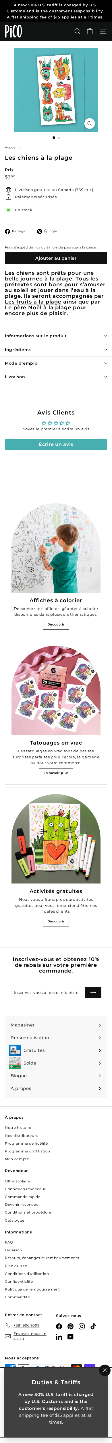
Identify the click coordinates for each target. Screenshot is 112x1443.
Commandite (17, 1297)
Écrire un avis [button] (56, 444)
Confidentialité (19, 1281)
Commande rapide (22, 1197)
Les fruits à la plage (33, 301)
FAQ (9, 1242)
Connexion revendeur (25, 1189)
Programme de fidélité (26, 1143)
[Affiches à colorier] (56, 548)
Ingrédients (18, 349)
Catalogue (14, 1220)
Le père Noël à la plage (38, 307)
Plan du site (16, 1266)
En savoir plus (56, 773)
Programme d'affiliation (27, 1151)
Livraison (15, 376)
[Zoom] (89, 123)
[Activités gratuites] (56, 838)
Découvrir (56, 624)
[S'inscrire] (93, 992)
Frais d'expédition (20, 247)
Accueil (12, 147)
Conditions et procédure (28, 1212)
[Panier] (89, 31)
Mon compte (17, 1159)
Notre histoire (18, 1127)
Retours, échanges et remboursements (42, 1258)
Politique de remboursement (32, 1289)
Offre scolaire (17, 1181)
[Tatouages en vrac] (56, 690)
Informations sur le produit (36, 335)
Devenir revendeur (22, 1204)
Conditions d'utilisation (27, 1273)
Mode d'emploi (22, 363)
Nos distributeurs (21, 1135)
